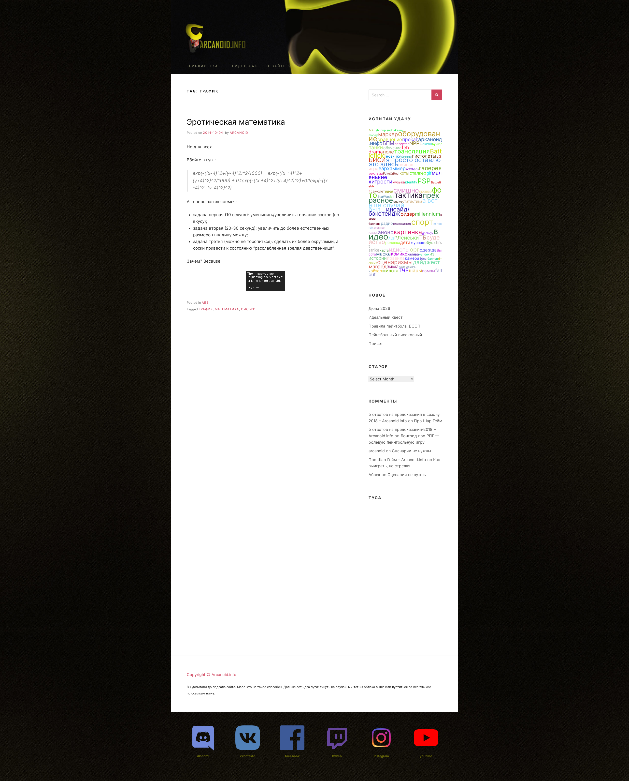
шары (415, 270)
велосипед (402, 223)
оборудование (404, 136)
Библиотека (203, 66)
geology (427, 233)
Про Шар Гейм (428, 420)
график (206, 309)
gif (429, 173)
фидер (407, 214)
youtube (426, 756)
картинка (408, 232)
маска (383, 254)
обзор (376, 270)
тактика (408, 194)
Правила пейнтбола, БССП (394, 326)
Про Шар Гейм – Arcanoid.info (397, 459)
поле (388, 152)
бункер (437, 144)
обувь (430, 242)
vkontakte (247, 756)
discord (203, 756)
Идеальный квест (386, 317)
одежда (428, 250)
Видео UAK (244, 66)
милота (390, 270)
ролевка (392, 242)
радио (387, 223)
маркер (388, 134)
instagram (381, 756)
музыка (399, 182)
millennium (427, 214)
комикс (399, 253)
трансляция (412, 151)
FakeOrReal (391, 173)
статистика (412, 201)
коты (404, 173)
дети (405, 242)
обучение (392, 147)
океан (427, 144)
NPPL (415, 143)
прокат (410, 139)
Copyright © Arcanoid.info (211, 674)
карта (384, 250)
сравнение (389, 139)
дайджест (426, 262)
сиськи (248, 309)
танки (376, 147)
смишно (406, 190)
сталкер (418, 173)
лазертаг (402, 144)
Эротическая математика (236, 122)
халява (413, 254)
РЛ (397, 238)
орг (414, 249)
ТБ (422, 237)
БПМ (388, 143)
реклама (376, 173)
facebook (292, 756)
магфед (377, 267)
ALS (391, 238)
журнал (417, 242)
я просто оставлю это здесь (405, 162)
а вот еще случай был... (403, 205)
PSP (424, 181)
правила (396, 258)
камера (412, 258)
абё (205, 302)
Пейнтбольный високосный (395, 334)
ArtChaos (412, 169)
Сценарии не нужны (411, 450)
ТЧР (404, 270)
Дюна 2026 (379, 308)
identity (411, 182)
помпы (428, 270)
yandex (424, 254)
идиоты (399, 249)
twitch (337, 756)
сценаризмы (395, 262)
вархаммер (392, 168)
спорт (422, 222)
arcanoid (239, 133)
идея (389, 191)
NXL (372, 130)
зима (393, 266)
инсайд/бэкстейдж (389, 211)
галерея (430, 168)
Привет (376, 343)
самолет (378, 191)
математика (227, 309)
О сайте (276, 66)
